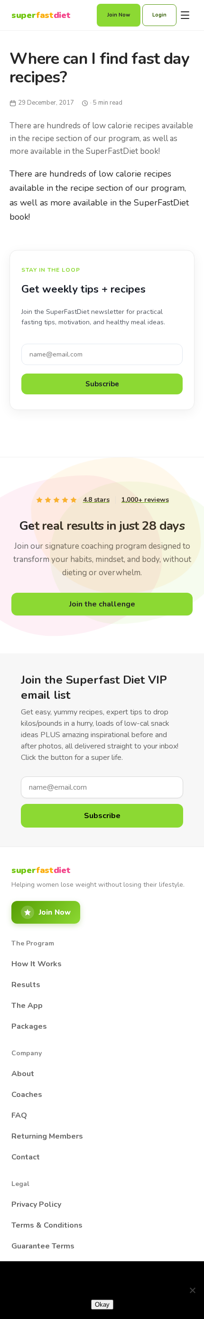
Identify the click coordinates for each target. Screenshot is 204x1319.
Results (25, 985)
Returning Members (47, 1136)
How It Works (36, 964)
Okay (102, 1304)
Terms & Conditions (47, 1225)
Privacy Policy (36, 1204)
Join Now (118, 14)
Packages (29, 1026)
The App (27, 1005)
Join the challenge (102, 604)
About (22, 1074)
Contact (25, 1157)
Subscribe (102, 384)
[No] (192, 1290)
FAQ (19, 1115)
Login (159, 14)
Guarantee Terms (42, 1246)
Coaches (26, 1094)
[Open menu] (185, 15)
